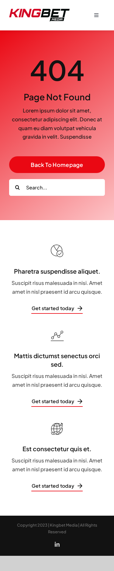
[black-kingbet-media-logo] (39, 7)
